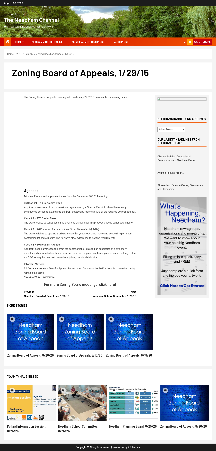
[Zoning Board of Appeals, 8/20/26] (30, 332)
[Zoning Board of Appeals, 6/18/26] (129, 332)
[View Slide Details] (182, 104)
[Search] (185, 42)
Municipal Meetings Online (88, 42)
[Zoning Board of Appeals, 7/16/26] (80, 332)
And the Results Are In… (170, 169)
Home (18, 42)
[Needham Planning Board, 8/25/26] (133, 403)
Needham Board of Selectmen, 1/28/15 (46, 294)
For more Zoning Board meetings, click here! (80, 284)
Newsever (118, 447)
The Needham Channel (31, 19)
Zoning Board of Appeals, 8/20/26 (30, 355)
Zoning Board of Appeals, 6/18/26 (129, 355)
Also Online (121, 42)
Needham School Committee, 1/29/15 (114, 294)
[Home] (7, 42)
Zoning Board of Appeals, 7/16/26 (79, 355)
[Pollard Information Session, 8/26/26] (31, 403)
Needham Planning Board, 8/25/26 (133, 426)
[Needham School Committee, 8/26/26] (82, 403)
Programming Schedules (46, 42)
